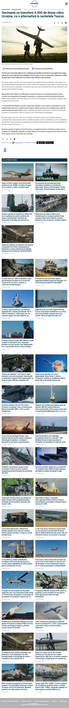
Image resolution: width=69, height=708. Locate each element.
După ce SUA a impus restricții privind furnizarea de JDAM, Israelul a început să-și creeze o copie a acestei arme (16, 185)
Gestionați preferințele (41, 701)
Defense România (6, 9)
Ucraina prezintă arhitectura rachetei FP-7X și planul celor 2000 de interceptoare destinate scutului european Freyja (51, 469)
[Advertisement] (51, 241)
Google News (19, 142)
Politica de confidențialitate (9, 701)
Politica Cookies (26, 701)
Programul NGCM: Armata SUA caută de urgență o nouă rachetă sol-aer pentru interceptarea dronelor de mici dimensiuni (50, 594)
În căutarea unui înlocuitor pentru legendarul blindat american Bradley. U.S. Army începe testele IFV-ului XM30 (51, 281)
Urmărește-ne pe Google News (44, 68)
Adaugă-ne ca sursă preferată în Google (17, 68)
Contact (54, 701)
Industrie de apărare (16, 9)
